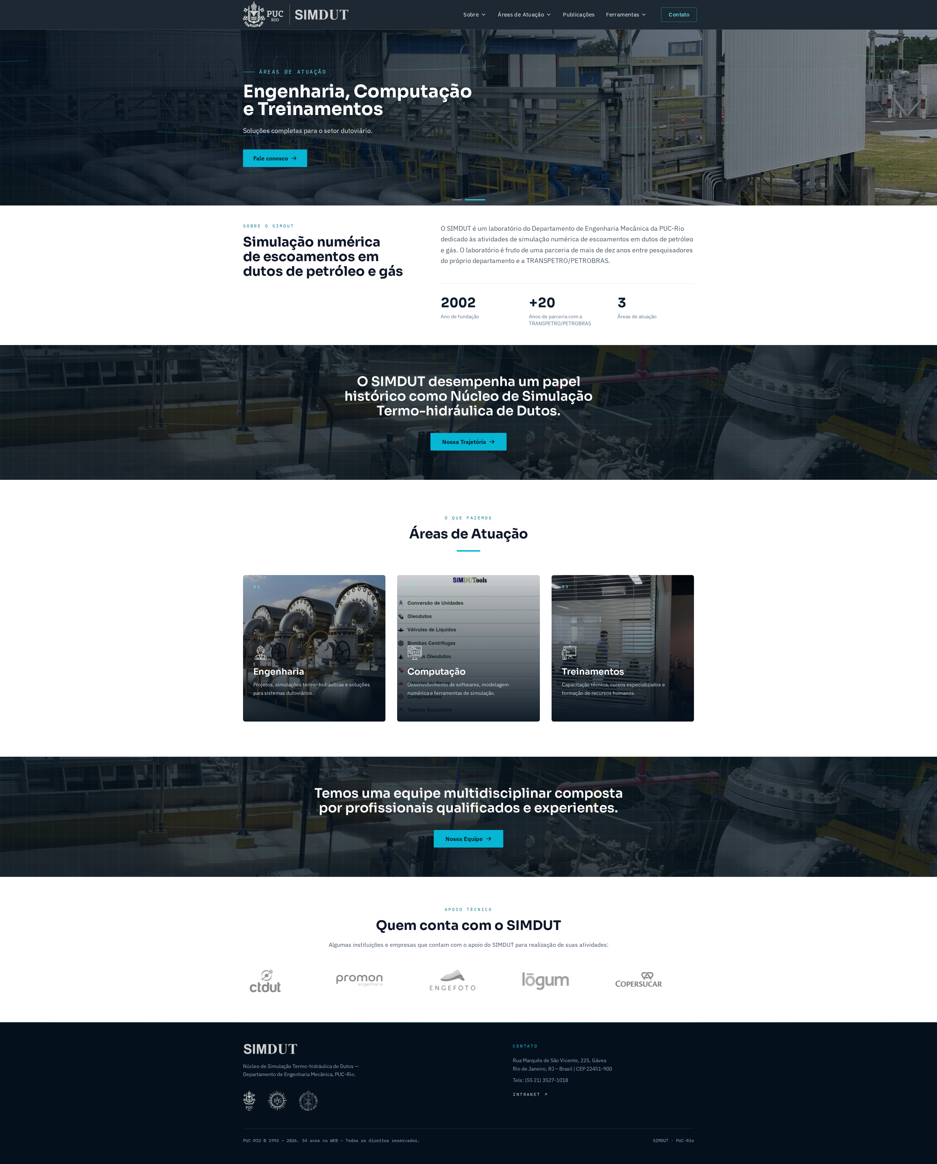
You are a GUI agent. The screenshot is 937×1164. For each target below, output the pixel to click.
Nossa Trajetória (464, 441)
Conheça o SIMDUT (279, 172)
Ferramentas (622, 14)
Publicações (578, 14)
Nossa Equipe (464, 838)
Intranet (526, 1094)
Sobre (471, 14)
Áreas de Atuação (521, 14)
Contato (679, 14)
